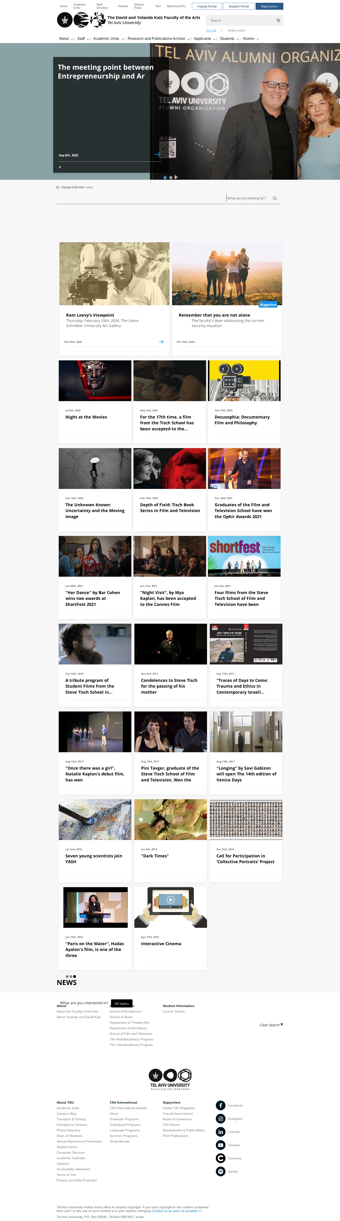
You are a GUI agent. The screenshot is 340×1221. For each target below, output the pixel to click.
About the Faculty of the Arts (77, 1011)
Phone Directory (68, 1130)
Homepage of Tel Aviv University (58, 187)
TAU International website (128, 1108)
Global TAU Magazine (179, 1108)
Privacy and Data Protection (77, 1180)
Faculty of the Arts (73, 187)
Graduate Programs (124, 1119)
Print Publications (175, 1136)
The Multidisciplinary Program (131, 1039)
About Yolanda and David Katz (79, 1017)
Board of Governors (177, 1119)
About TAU (65, 1102)
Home (63, 6)
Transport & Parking (71, 1119)
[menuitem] (63, 6)
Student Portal (139, 6)
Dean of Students (69, 1136)
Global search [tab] (236, 30)
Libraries (63, 1163)
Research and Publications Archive (156, 39)
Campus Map (66, 1113)
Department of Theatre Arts (130, 1022)
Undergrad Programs (125, 1125)
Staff (81, 39)
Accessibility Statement (73, 1169)
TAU (158, 6)
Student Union (67, 1147)
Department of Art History (128, 1028)
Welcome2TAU (176, 6)
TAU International (123, 1102)
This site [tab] (211, 30)
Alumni (248, 39)
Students (227, 39)
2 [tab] (170, 177)
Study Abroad (119, 1141)
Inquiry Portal (207, 6)
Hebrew (123, 6)
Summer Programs (123, 1136)
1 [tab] (164, 177)
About (64, 39)
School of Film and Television (131, 1033)
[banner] (170, 21)
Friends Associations (178, 1113)
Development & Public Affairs (184, 1130)
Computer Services (71, 1152)
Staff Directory (102, 6)
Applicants (202, 39)
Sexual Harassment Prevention (79, 1141)
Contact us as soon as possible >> (177, 1211)
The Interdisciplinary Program (131, 1045)
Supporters (171, 1102)
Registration (269, 6)
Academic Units (79, 6)
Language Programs (125, 1130)
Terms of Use (66, 1175)
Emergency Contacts (72, 1125)
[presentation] (175, 176)
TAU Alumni (171, 1125)
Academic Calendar (71, 1158)
